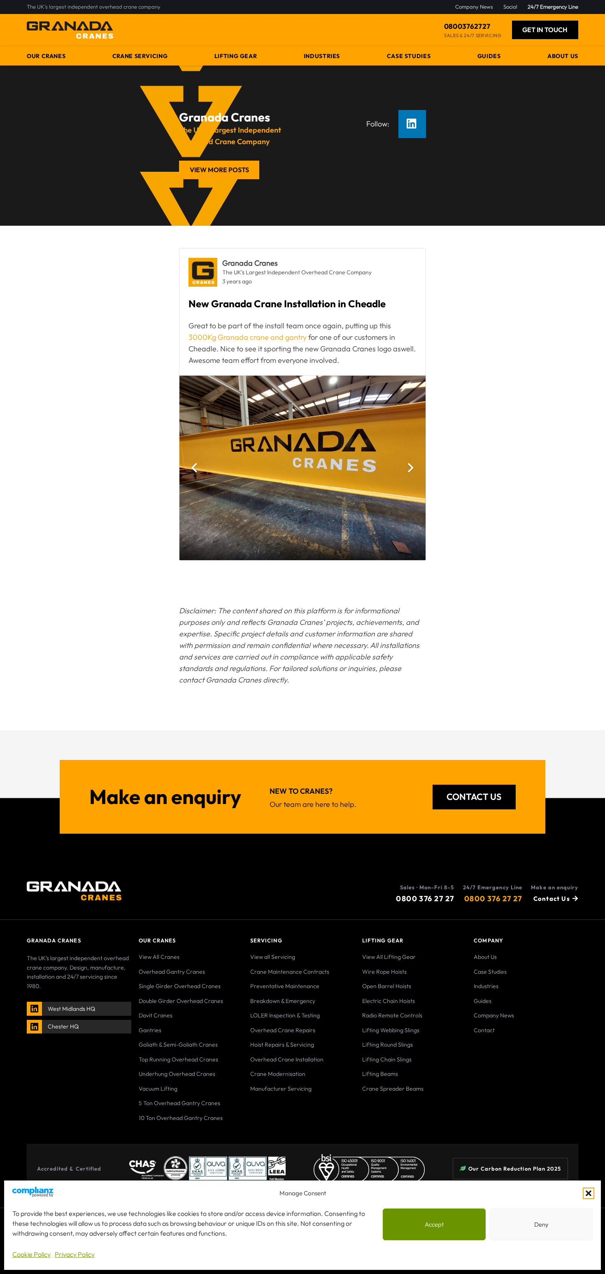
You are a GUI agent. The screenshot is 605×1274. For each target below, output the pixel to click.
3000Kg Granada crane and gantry (247, 337)
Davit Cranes (155, 1015)
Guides (482, 1001)
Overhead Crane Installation (286, 1059)
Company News (494, 1015)
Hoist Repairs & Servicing (282, 1044)
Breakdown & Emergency (282, 1001)
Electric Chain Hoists (388, 1001)
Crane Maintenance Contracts (289, 971)
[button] (588, 1193)
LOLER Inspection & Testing (285, 1015)
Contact (484, 1030)
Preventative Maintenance (284, 986)
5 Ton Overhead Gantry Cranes (179, 1103)
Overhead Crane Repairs (282, 1030)
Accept (434, 1224)
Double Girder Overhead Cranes (181, 1001)
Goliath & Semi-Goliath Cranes (178, 1044)
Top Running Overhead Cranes (178, 1059)
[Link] (35, 1008)
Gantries (150, 1030)
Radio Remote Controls (392, 1015)
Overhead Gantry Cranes (172, 971)
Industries (486, 986)
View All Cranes (159, 957)
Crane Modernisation (277, 1074)
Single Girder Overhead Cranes (180, 986)
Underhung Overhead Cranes (177, 1074)
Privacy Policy (75, 1254)
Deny (541, 1224)
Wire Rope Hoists (384, 971)
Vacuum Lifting (158, 1088)
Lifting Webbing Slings (390, 1030)
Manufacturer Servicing (281, 1088)
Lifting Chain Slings (387, 1059)
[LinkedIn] (412, 124)
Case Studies (490, 971)
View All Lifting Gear (389, 957)
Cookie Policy (31, 1254)
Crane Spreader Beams (393, 1088)
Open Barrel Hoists (386, 986)
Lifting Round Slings (387, 1044)
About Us (485, 957)
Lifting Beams (380, 1074)
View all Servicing (272, 957)
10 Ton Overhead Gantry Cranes (181, 1118)
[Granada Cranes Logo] (70, 30)
